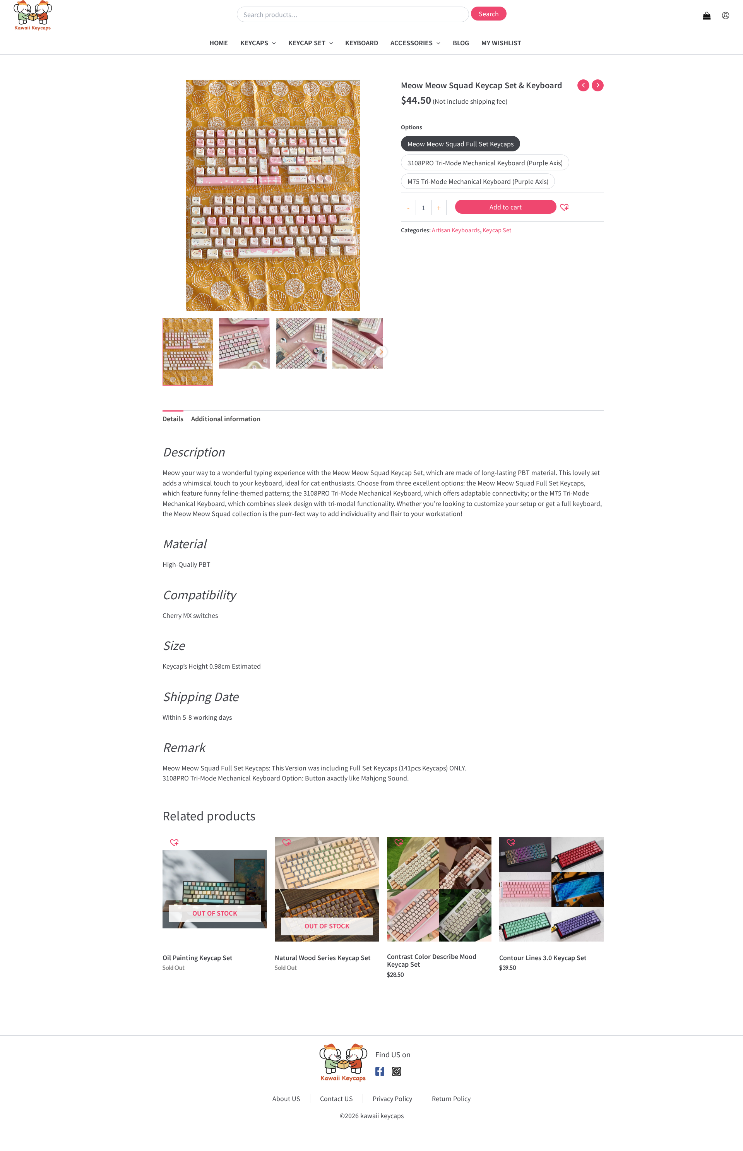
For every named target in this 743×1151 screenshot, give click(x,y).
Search (489, 13)
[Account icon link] (725, 15)
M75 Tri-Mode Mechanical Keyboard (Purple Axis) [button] (477, 181)
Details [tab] (173, 418)
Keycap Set (497, 230)
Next (381, 352)
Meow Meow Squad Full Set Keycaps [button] (460, 143)
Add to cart (506, 206)
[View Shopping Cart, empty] (706, 15)
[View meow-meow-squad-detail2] (357, 343)
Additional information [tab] (225, 418)
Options (411, 127)
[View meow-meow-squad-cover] (188, 352)
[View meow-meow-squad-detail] (244, 343)
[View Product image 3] (301, 343)
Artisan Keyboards (456, 230)
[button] (272, 42)
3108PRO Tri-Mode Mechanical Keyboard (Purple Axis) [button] (485, 162)
